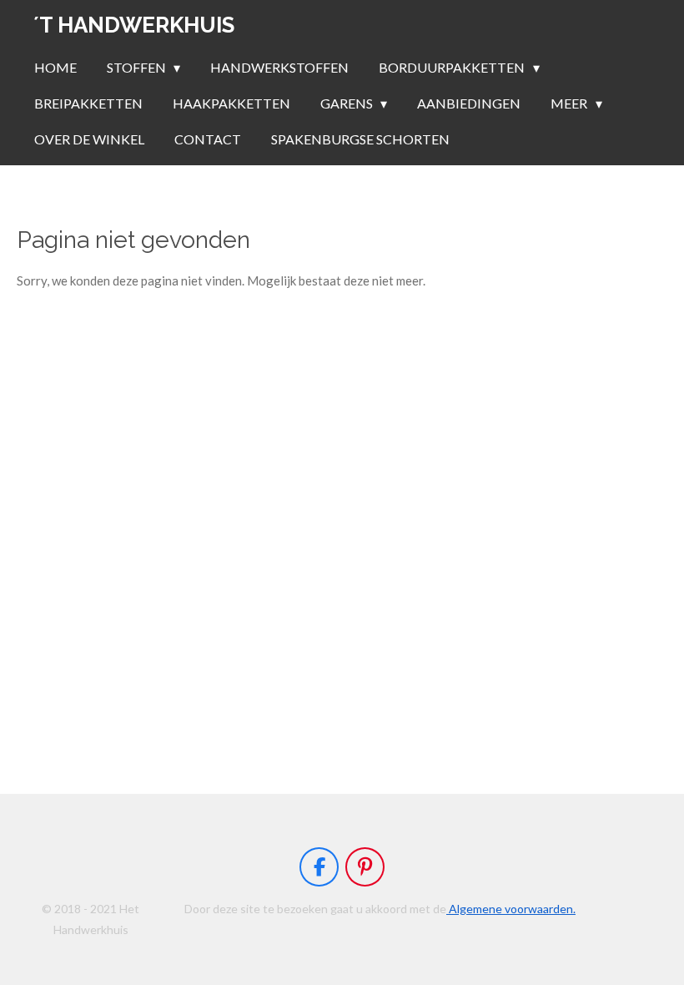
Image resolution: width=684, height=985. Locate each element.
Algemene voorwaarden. (511, 909)
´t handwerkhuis (133, 25)
